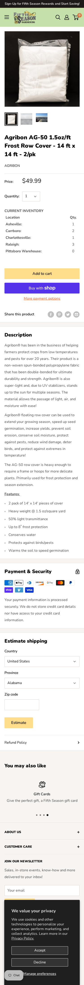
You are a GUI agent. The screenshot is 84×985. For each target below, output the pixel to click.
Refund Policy (15, 742)
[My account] (67, 17)
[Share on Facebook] (51, 314)
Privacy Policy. (22, 938)
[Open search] (58, 17)
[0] (76, 17)
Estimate (18, 722)
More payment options (42, 298)
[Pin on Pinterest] (59, 314)
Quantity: (11, 196)
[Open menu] (6, 17)
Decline (40, 962)
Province (11, 672)
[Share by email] (76, 314)
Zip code (11, 694)
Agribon (12, 165)
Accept (39, 950)
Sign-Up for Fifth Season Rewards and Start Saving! (42, 4)
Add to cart (42, 273)
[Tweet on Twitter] (68, 314)
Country (10, 651)
